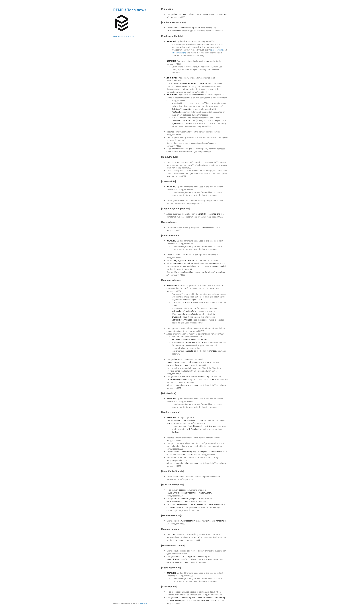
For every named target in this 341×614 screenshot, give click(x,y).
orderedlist (143, 603)
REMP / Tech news (129, 9)
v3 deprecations (179, 52)
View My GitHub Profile (123, 36)
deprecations (215, 50)
